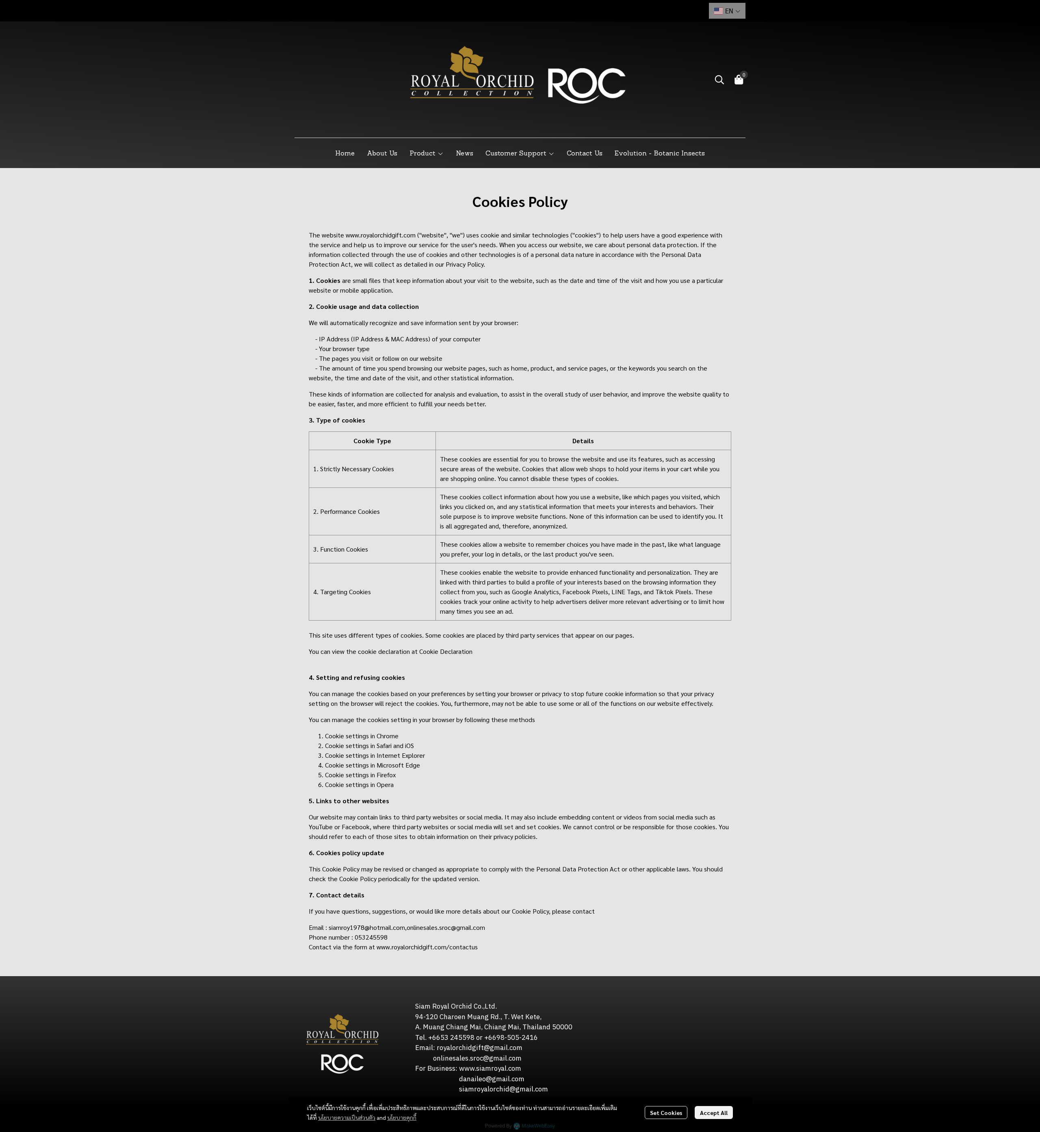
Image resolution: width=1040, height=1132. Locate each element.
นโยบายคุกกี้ (401, 1117)
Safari (384, 745)
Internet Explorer (401, 755)
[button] (727, 11)
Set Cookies (666, 1112)
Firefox (386, 774)
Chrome (388, 735)
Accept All (714, 1112)
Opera (385, 784)
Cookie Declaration (445, 651)
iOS (409, 745)
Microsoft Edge (398, 765)
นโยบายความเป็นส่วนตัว (346, 1117)
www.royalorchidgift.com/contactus (427, 946)
